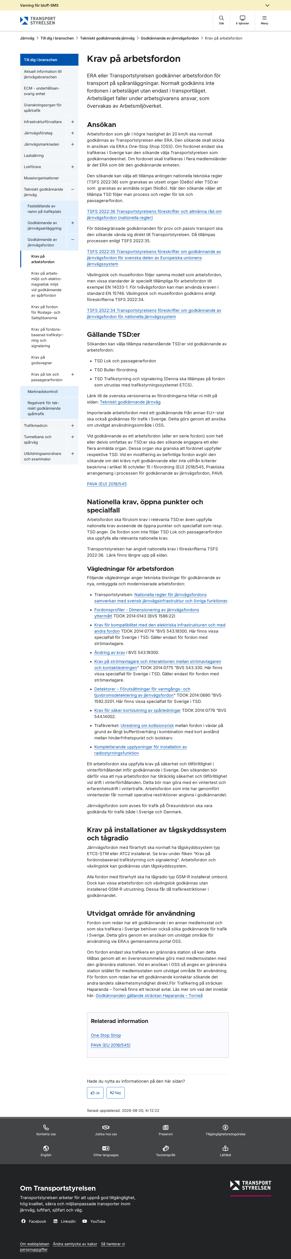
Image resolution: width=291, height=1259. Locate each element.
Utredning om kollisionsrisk (147, 725)
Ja (97, 1092)
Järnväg (27, 38)
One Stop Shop (106, 1035)
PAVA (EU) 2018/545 (107, 484)
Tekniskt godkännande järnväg (107, 38)
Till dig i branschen (57, 38)
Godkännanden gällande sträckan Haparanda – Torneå (149, 995)
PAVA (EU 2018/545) (111, 1045)
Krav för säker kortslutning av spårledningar (137, 710)
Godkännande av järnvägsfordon (170, 38)
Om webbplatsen (34, 1244)
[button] (221, 21)
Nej (118, 1092)
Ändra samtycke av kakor (75, 1244)
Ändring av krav (109, 652)
